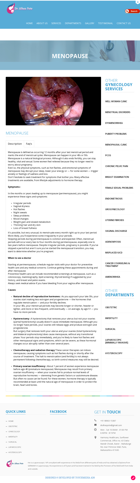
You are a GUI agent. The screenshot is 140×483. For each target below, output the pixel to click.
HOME (11, 421)
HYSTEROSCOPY (15, 452)
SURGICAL (12, 442)
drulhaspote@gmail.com (111, 425)
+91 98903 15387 (108, 420)
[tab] (15, 143)
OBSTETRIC (13, 426)
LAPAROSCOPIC (14, 447)
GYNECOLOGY (14, 431)
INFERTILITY (13, 436)
